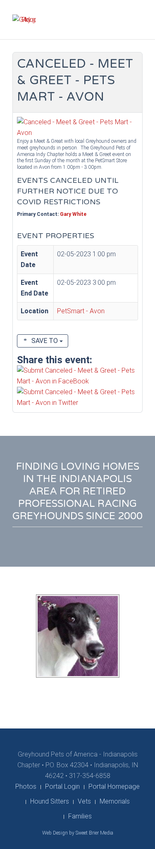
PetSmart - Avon (81, 311)
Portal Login (62, 786)
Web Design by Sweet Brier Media (77, 833)
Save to (45, 341)
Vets (84, 801)
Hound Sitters (49, 801)
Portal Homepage (114, 786)
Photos (25, 786)
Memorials (115, 801)
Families (80, 816)
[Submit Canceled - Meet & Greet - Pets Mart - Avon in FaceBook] (77, 375)
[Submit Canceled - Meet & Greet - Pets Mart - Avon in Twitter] (77, 397)
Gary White (73, 214)
